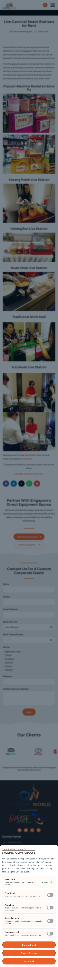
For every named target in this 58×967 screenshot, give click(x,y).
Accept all (29, 961)
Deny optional (29, 945)
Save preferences (29, 953)
